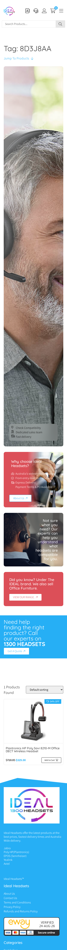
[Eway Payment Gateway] (32, 935)
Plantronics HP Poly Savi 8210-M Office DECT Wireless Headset (33, 749)
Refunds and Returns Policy (21, 911)
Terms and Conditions (17, 902)
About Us (9, 894)
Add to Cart (49, 760)
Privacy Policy (12, 907)
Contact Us (10, 898)
